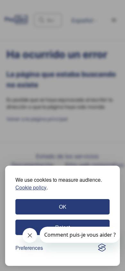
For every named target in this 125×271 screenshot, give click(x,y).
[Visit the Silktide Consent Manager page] (102, 248)
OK (62, 206)
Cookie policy (30, 187)
